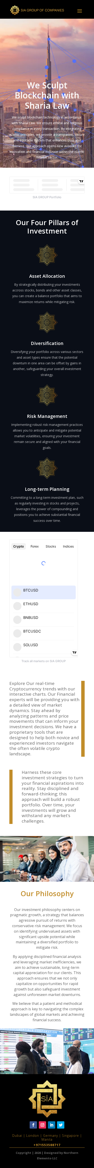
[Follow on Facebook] (33, 1125)
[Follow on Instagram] (42, 1125)
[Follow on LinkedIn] (51, 1125)
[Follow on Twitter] (60, 1125)
